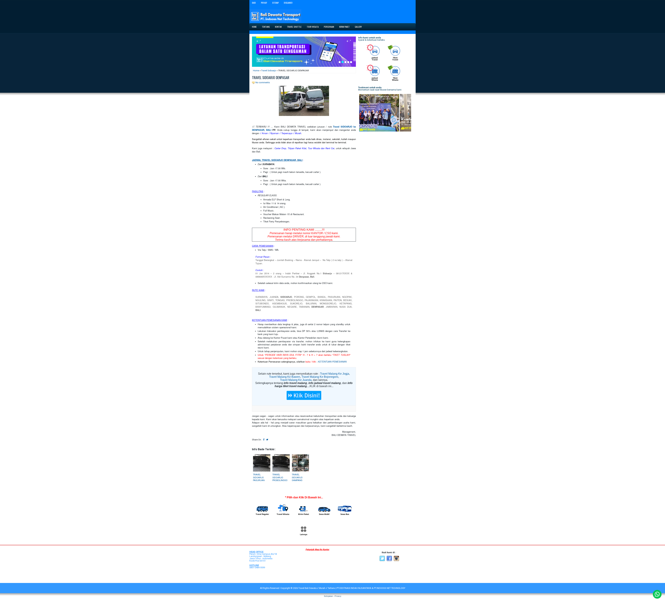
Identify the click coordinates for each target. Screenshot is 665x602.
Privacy (264, 2)
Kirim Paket (344, 26)
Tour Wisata (313, 26)
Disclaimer (288, 2)
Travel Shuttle (294, 26)
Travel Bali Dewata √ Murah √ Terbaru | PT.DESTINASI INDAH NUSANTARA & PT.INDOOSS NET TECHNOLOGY (351, 588)
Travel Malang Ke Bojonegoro (320, 376)
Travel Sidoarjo (268, 70)
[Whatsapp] (657, 594)
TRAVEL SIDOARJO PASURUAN (259, 477)
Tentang (266, 26)
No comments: (262, 82)
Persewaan (329, 26)
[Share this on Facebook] (264, 439)
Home (254, 26)
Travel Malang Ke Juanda (296, 379)
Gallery (358, 26)
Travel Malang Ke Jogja (334, 373)
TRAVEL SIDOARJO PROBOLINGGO (279, 477)
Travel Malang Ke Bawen (284, 376)
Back (254, 2)
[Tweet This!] (267, 439)
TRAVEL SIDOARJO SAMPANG (297, 477)
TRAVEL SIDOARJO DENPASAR (270, 77)
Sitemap (275, 2)
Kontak (278, 26)
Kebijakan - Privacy (332, 596)
